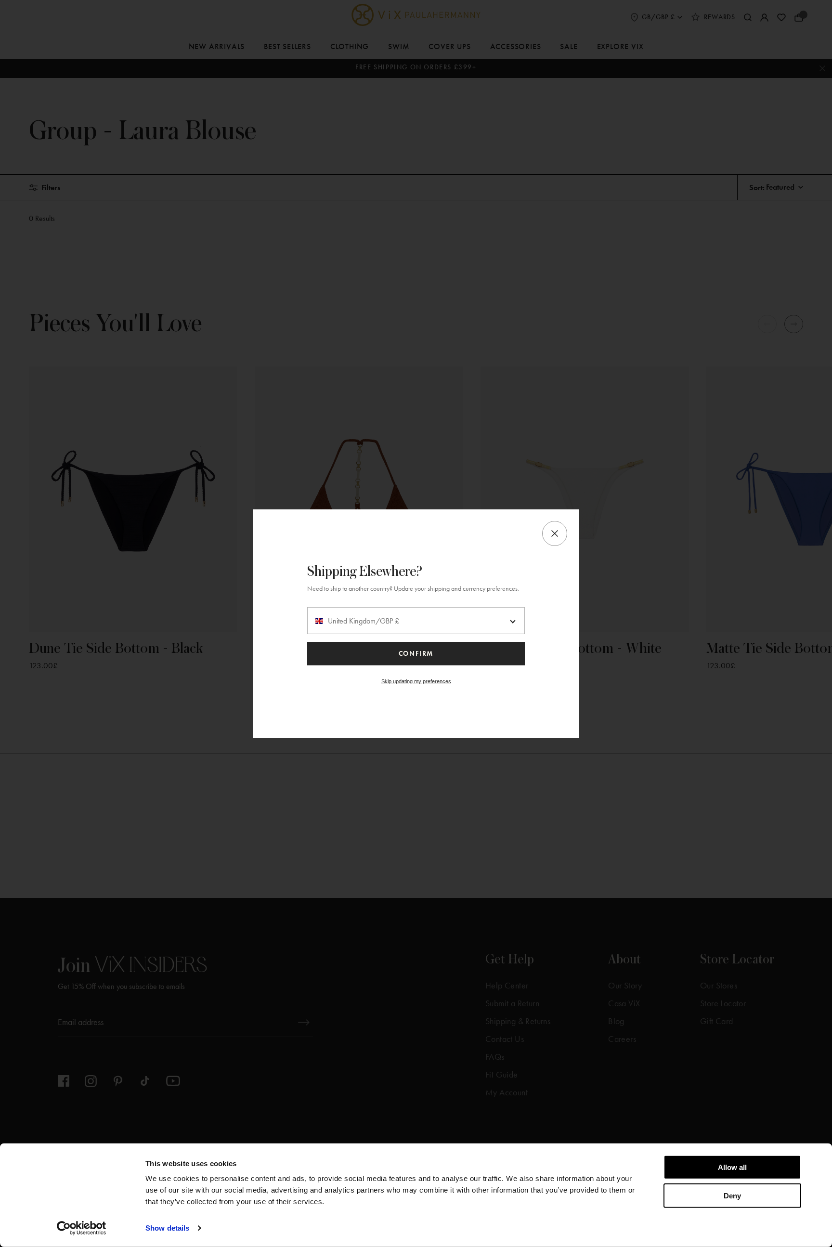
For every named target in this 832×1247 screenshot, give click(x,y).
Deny (732, 1195)
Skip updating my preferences (416, 681)
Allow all (732, 1167)
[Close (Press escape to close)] (554, 533)
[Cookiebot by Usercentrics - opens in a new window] (81, 1228)
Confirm (416, 653)
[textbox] (416, 621)
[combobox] (416, 620)
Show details (167, 1228)
